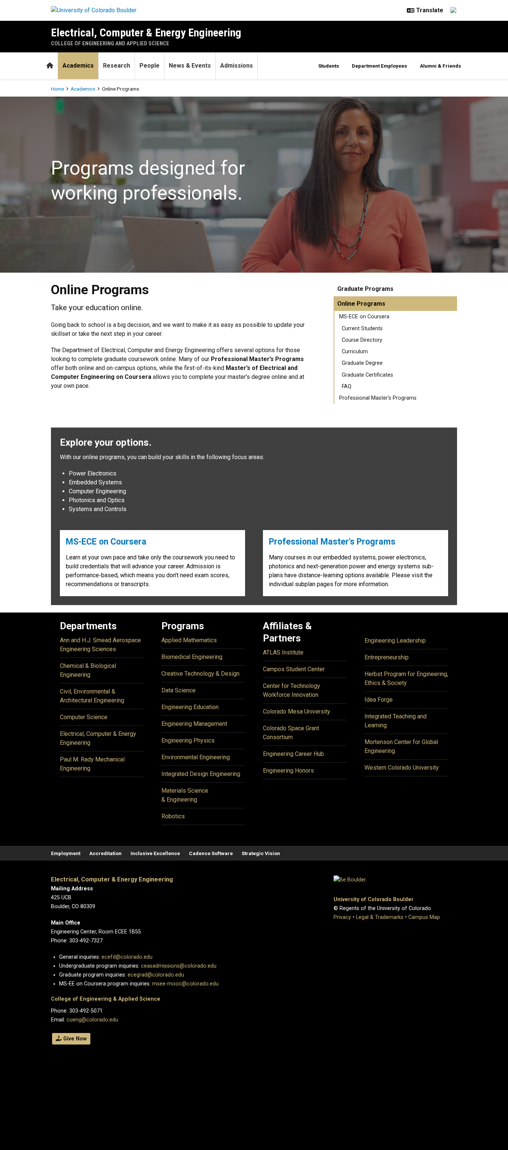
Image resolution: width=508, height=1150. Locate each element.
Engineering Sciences (88, 649)
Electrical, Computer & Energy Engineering (146, 32)
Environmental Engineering (195, 757)
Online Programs (361, 303)
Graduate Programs (365, 288)
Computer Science (83, 717)
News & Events (190, 65)
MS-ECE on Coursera (364, 317)
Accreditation (105, 853)
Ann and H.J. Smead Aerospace (100, 640)
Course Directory (362, 340)
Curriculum (355, 351)
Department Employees (379, 66)
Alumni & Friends (440, 66)
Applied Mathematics (189, 640)
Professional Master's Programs (378, 398)
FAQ (346, 386)
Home (57, 89)
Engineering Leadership (395, 640)
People (149, 65)
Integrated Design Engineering (200, 773)
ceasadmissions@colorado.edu (178, 966)
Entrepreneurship (386, 657)
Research (116, 65)
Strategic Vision (261, 853)
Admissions (236, 65)
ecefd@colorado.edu (127, 957)
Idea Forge (378, 699)
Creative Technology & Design (200, 673)
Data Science (178, 690)
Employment (65, 853)
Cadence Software (211, 853)
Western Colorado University (401, 767)
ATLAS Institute (283, 652)
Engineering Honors (288, 770)
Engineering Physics (188, 740)
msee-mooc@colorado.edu (185, 984)
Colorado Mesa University (296, 711)
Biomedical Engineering (191, 656)
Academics (78, 65)
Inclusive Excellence (155, 853)
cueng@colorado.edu (92, 1020)
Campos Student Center (294, 669)
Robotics (173, 816)
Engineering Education (190, 707)
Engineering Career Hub (293, 753)
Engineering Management (194, 723)
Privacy (342, 917)
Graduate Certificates (367, 375)
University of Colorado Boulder (374, 899)
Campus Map (424, 917)
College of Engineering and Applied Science (110, 43)
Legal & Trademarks (379, 917)
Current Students (362, 328)
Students (328, 66)
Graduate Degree (362, 363)
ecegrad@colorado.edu (156, 975)
